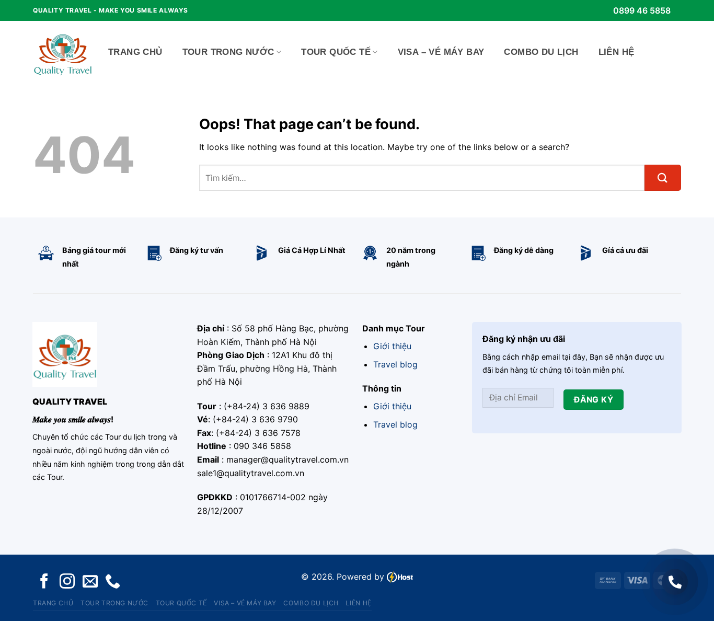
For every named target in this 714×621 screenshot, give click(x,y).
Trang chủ (135, 52)
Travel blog (395, 364)
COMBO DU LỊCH (541, 52)
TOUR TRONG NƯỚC (228, 52)
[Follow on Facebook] (44, 582)
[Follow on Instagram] (67, 582)
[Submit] (662, 178)
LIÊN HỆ (616, 52)
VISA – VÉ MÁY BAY (441, 52)
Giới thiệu (392, 346)
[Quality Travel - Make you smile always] (63, 52)
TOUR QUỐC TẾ (336, 52)
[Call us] (112, 582)
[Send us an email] (90, 582)
